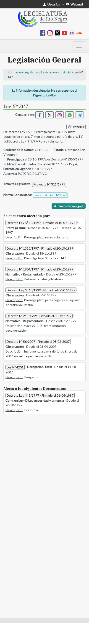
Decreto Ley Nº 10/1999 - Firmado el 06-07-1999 (41, 290)
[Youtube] (65, 33)
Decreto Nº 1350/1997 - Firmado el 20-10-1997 (40, 248)
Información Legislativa (22, 72)
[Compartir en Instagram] (59, 114)
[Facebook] (43, 33)
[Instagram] (51, 33)
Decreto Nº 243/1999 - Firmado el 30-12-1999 (39, 316)
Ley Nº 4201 (15, 367)
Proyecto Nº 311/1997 (49, 184)
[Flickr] (72, 33)
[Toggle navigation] (79, 45)
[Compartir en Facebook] (39, 114)
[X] (58, 33)
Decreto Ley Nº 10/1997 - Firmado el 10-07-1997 (41, 223)
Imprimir (78, 127)
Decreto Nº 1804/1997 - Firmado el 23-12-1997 (40, 269)
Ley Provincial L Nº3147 (50, 195)
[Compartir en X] (49, 114)
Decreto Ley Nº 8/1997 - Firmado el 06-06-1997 (40, 395)
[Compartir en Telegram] (80, 114)
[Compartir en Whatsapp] (69, 114)
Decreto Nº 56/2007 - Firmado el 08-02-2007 (38, 341)
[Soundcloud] (80, 33)
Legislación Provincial (56, 72)
